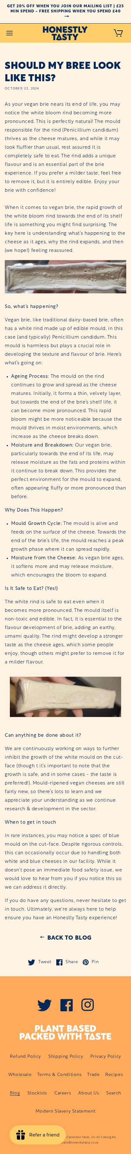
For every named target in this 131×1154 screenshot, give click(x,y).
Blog (15, 1093)
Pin (94, 962)
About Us (88, 1093)
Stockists (37, 1093)
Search (113, 1093)
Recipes (114, 1074)
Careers (62, 1093)
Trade (93, 1074)
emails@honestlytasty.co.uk (78, 1143)
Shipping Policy (65, 1056)
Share (70, 962)
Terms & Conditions (59, 1074)
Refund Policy (25, 1056)
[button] (10, 33)
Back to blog (69, 937)
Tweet (43, 962)
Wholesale (19, 1074)
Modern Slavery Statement (65, 1111)
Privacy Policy (105, 1056)
